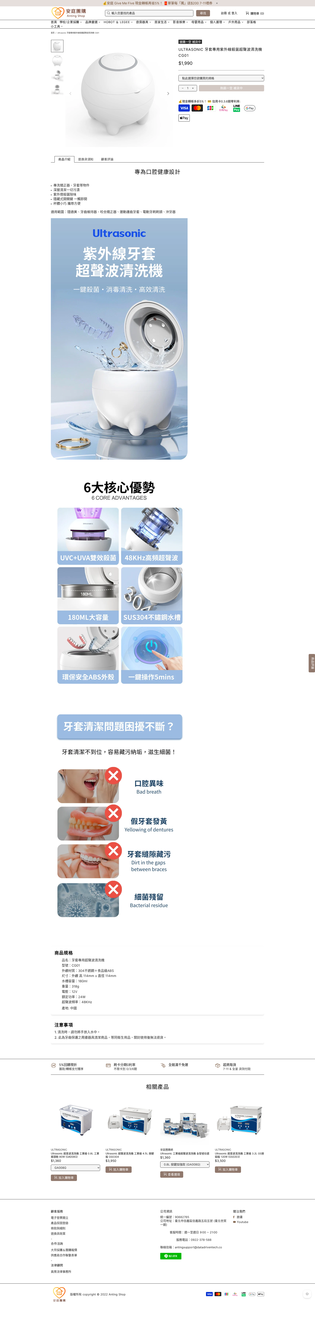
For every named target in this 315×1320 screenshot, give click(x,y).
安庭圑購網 (69, 13)
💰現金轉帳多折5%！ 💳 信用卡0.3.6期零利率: (209, 101)
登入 (234, 13)
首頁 (53, 33)
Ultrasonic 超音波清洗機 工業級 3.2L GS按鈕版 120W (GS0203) (239, 1155)
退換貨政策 (58, 1233)
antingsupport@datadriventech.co (198, 1247)
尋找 (203, 13)
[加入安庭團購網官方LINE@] (170, 1256)
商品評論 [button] (313, 663)
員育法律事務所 (61, 1271)
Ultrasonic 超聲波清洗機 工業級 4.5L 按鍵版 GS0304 (130, 1155)
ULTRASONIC (59, 1149)
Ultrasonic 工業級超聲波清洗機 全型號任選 (184, 1153)
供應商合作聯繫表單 (64, 1255)
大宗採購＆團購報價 (64, 1250)
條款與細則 (58, 1228)
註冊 (224, 13)
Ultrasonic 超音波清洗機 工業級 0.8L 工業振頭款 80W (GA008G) (75, 1155)
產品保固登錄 (59, 1223)
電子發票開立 (59, 1218)
